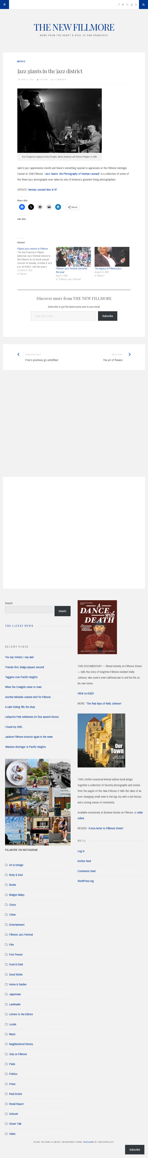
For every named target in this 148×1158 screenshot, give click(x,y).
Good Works (16, 974)
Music (21, 61)
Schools (13, 1114)
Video (12, 1134)
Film (11, 945)
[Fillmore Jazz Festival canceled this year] (73, 257)
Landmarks (15, 1004)
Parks (12, 1064)
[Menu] (4, 4)
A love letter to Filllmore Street (106, 828)
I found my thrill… (14, 727)
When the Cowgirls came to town (23, 687)
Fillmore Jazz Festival (21, 934)
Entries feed (84, 861)
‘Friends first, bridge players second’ (24, 667)
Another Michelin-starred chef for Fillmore (28, 697)
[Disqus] (74, 428)
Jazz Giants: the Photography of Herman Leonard (72, 174)
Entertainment (17, 925)
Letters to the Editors (21, 1014)
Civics (12, 905)
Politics (13, 1074)
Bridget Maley (17, 895)
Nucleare (89, 1142)
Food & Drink (16, 964)
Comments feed (86, 871)
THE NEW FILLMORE (74, 27)
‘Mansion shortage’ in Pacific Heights (25, 747)
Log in (81, 851)
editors (43, 79)
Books (12, 885)
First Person (16, 954)
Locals (12, 1024)
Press (12, 1084)
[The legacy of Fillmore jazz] (112, 257)
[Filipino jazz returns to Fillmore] (36, 261)
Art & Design (16, 865)
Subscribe (107, 316)
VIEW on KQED (86, 693)
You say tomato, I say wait (19, 657)
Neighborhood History (21, 1044)
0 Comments (60, 79)
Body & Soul (16, 875)
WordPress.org (86, 881)
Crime (12, 915)
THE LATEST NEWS (19, 626)
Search (9, 603)
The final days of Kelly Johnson (104, 703)
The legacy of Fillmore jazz (108, 268)
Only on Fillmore (18, 1054)
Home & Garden (18, 984)
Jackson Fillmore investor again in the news (29, 737)
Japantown (15, 994)
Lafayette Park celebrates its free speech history (32, 717)
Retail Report (16, 1104)
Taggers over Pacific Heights (21, 677)
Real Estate (15, 1094)
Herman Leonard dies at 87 (42, 190)
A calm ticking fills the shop (20, 707)
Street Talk (15, 1124)
